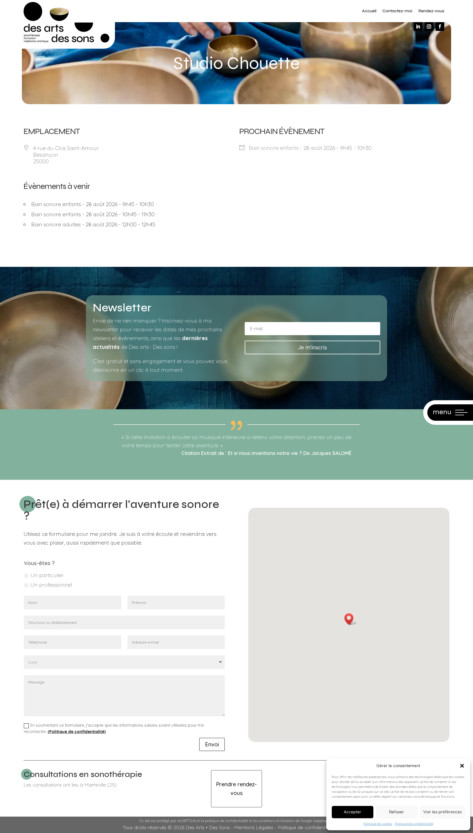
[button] (462, 765)
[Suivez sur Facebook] (439, 26)
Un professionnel (51, 584)
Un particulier (47, 575)
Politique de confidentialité (414, 824)
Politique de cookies (378, 824)
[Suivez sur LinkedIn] (418, 26)
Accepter (352, 811)
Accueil (369, 10)
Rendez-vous (431, 10)
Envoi (212, 744)
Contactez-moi (397, 10)
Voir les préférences (442, 811)
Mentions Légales (253, 827)
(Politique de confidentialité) (77, 731)
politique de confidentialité (226, 821)
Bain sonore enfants (56, 204)
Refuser (396, 811)
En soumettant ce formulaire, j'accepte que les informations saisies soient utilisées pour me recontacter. (114, 728)
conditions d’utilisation (277, 821)
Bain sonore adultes (56, 224)
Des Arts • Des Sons (208, 827)
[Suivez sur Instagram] (429, 26)
